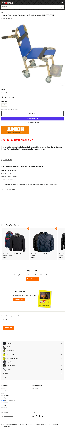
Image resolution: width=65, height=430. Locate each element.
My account (4, 407)
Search (3, 388)
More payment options (32, 122)
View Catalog (19, 299)
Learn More (47, 184)
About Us (3, 391)
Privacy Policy (5, 395)
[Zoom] (62, 83)
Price (3, 89)
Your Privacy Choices (9, 400)
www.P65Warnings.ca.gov (36, 184)
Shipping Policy (5, 398)
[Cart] (59, 2)
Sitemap (3, 405)
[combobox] (32, 7)
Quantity (4, 101)
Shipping (3, 109)
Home (2, 12)
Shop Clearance (32, 279)
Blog (2, 393)
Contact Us (35, 388)
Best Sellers (14, 225)
